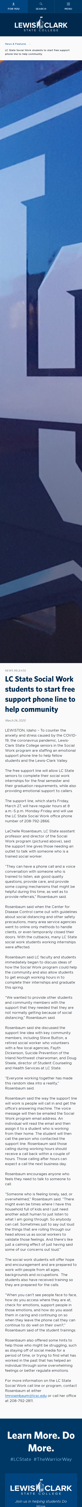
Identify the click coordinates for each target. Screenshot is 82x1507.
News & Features (15, 43)
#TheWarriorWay (53, 1459)
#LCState (20, 1459)
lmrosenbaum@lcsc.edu (26, 1396)
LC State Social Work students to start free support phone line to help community (37, 52)
